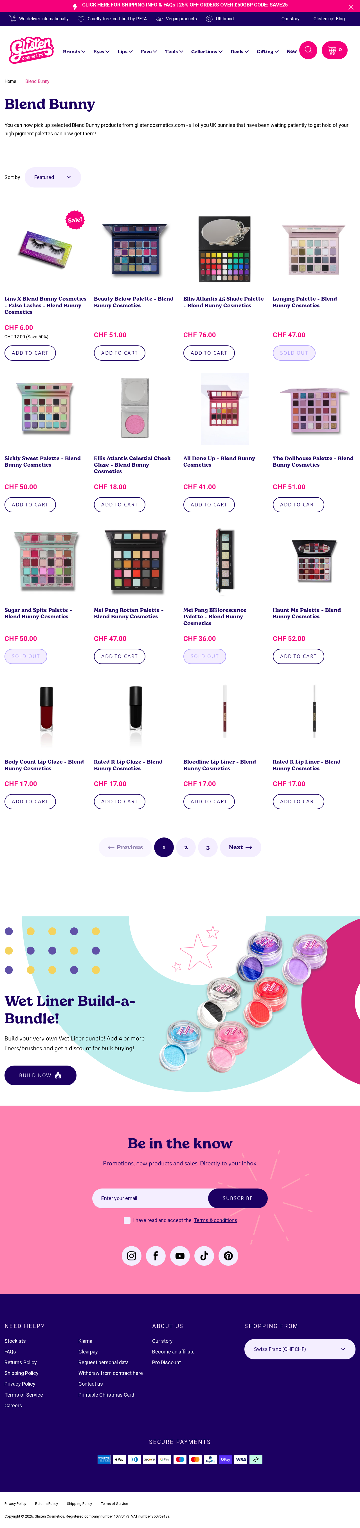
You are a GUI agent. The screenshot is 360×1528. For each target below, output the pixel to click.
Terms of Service (23, 1395)
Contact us (90, 1384)
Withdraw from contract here (110, 1373)
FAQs (10, 1352)
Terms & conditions (215, 1220)
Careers (13, 1405)
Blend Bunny (37, 81)
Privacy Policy (19, 1384)
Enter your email (119, 1198)
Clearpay (88, 1352)
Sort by (12, 177)
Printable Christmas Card (106, 1395)
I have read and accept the (163, 1220)
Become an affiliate (173, 1352)
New (292, 51)
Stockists (15, 1341)
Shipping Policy (21, 1373)
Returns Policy (20, 1362)
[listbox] (53, 177)
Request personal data (103, 1362)
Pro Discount (166, 1362)
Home (10, 81)
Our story (291, 18)
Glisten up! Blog (329, 18)
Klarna (85, 1341)
